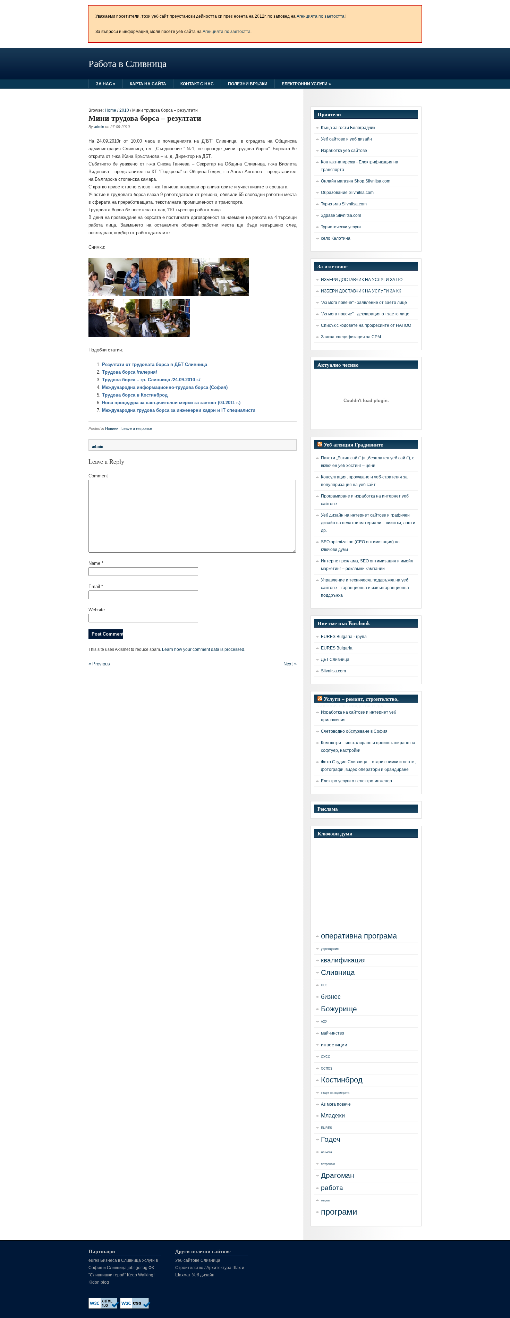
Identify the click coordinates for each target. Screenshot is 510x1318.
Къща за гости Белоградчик (348, 127)
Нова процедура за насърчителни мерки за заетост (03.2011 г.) (171, 402)
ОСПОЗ (326, 1068)
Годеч (330, 1139)
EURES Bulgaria (336, 648)
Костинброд (342, 1079)
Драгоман (337, 1175)
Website (96, 609)
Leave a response (136, 428)
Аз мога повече (336, 1104)
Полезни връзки (247, 84)
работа (332, 1187)
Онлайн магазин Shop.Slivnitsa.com (355, 181)
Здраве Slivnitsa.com (341, 215)
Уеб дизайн (203, 1275)
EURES (326, 1128)
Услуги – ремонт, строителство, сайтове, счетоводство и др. (358, 702)
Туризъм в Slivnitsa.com (344, 204)
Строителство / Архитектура (203, 1267)
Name (95, 563)
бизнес (331, 996)
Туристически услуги (341, 226)
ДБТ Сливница (335, 659)
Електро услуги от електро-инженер (356, 781)
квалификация (343, 960)
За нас (106, 84)
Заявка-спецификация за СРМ (351, 336)
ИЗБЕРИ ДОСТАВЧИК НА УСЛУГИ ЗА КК (361, 291)
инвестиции (334, 1044)
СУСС (325, 1056)
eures (93, 1260)
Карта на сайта (148, 84)
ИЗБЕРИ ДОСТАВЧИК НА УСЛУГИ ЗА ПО (361, 279)
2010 (124, 110)
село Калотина (335, 238)
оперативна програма (359, 936)
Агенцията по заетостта (321, 16)
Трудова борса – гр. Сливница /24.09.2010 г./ (151, 379)
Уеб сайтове (187, 1260)
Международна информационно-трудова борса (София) (165, 387)
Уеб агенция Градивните (353, 444)
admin (99, 127)
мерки (325, 1200)
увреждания (330, 949)
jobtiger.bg (137, 1267)
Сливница (338, 972)
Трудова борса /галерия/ (129, 372)
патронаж (328, 1164)
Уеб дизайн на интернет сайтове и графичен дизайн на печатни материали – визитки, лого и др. (368, 523)
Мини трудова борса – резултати (144, 118)
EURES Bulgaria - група (344, 636)
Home (110, 110)
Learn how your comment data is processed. (203, 649)
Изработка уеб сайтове (344, 150)
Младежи (333, 1116)
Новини (111, 428)
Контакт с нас (197, 84)
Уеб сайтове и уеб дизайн (346, 139)
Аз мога (326, 1152)
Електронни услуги (306, 84)
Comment (98, 475)
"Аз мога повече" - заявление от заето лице (364, 302)
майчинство (332, 1033)
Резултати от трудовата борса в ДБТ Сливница (154, 364)
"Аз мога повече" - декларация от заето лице (365, 314)
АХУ (324, 1021)
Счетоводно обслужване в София (354, 731)
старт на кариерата (335, 1093)
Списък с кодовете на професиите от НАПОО (366, 325)
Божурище (339, 1009)
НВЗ (324, 985)
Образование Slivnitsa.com (347, 192)
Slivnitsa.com (333, 671)
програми (339, 1211)
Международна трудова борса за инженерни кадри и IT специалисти (178, 410)
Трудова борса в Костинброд (135, 395)
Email (95, 586)
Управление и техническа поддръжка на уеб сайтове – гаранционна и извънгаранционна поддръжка (365, 588)
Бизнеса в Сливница (120, 1260)
